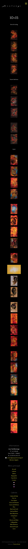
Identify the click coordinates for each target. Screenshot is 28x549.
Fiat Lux (14, 498)
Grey (14, 518)
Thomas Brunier (16, 544)
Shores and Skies (14, 520)
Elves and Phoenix (14, 502)
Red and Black (14, 511)
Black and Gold (14, 509)
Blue (14, 507)
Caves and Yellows (14, 505)
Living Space (14, 515)
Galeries (14, 471)
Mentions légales (14, 460)
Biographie (14, 476)
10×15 (14, 529)
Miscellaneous (14, 524)
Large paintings (14, 496)
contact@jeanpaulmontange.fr (15, 458)
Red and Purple (14, 526)
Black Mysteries (14, 513)
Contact (14, 480)
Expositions (14, 478)
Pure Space (14, 500)
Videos (14, 473)
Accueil (14, 469)
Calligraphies (14, 522)
